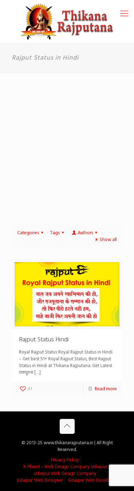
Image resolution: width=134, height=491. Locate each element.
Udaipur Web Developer (93, 480)
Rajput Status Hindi (44, 340)
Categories (28, 233)
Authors (85, 233)
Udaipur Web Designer (40, 480)
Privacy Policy (65, 460)
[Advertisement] (67, 143)
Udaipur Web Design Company (65, 473)
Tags (55, 233)
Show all (108, 240)
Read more (106, 389)
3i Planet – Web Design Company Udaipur (65, 467)
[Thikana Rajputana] (67, 22)
